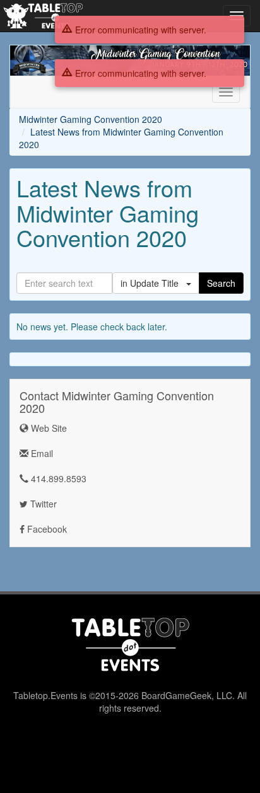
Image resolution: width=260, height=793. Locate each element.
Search (221, 283)
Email (40, 453)
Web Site (47, 428)
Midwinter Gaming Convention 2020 (90, 119)
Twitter (42, 503)
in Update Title (153, 283)
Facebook (46, 529)
